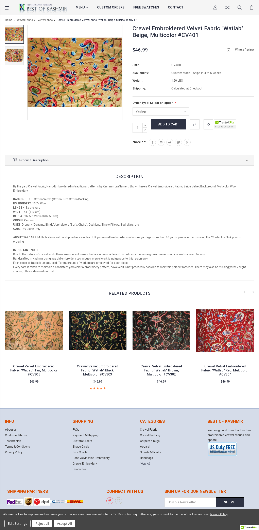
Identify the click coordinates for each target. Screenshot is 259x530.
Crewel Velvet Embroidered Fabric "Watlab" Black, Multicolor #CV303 (97, 370)
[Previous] (246, 292)
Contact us (79, 469)
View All (145, 463)
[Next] (252, 292)
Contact (176, 7)
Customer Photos (16, 435)
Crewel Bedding (150, 435)
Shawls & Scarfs (150, 452)
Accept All (64, 523)
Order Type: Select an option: (154, 103)
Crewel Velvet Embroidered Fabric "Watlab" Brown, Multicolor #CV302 (161, 370)
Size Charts (80, 452)
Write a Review (244, 49)
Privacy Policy (13, 452)
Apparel (145, 446)
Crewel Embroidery (85, 463)
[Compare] (227, 10)
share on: (139, 142)
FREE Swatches (146, 7)
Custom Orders (110, 7)
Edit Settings (17, 523)
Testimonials (13, 441)
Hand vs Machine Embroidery (91, 458)
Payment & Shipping (86, 435)
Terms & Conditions (17, 446)
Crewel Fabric (148, 429)
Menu (80, 7)
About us (11, 429)
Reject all (42, 523)
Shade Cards (81, 446)
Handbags (146, 458)
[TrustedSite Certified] (225, 123)
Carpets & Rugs (150, 441)
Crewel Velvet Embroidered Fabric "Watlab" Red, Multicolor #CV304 (225, 370)
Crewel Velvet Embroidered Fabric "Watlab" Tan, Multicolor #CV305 (34, 370)
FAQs (76, 429)
